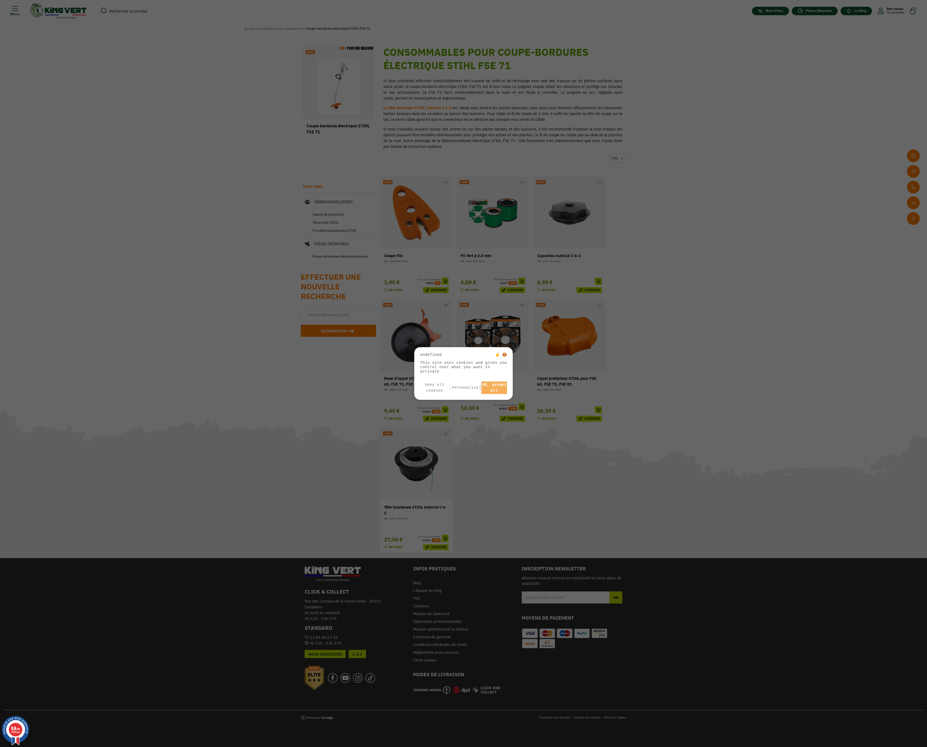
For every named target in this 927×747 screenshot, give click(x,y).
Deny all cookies (434, 388)
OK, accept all (494, 388)
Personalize (465, 388)
